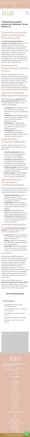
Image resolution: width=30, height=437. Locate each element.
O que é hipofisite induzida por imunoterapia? (15, 317)
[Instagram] (14, 7)
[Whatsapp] (16, 7)
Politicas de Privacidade (15, 435)
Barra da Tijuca (15, 419)
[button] (27, 13)
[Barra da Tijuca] (15, 416)
